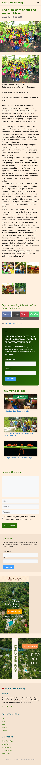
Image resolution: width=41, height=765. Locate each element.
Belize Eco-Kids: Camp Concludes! (17, 411)
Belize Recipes (6, 747)
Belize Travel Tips (7, 741)
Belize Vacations (7, 750)
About (4, 724)
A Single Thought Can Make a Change (18, 458)
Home (4, 718)
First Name (10, 360)
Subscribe (10, 379)
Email (8, 369)
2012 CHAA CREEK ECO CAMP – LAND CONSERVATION (19, 434)
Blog (3, 721)
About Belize (6, 753)
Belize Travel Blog (12, 2)
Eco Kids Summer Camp (13, 324)
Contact (4, 730)
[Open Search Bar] (33, 2)
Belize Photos (6, 744)
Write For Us (5, 727)
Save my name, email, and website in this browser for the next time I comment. (20, 518)
